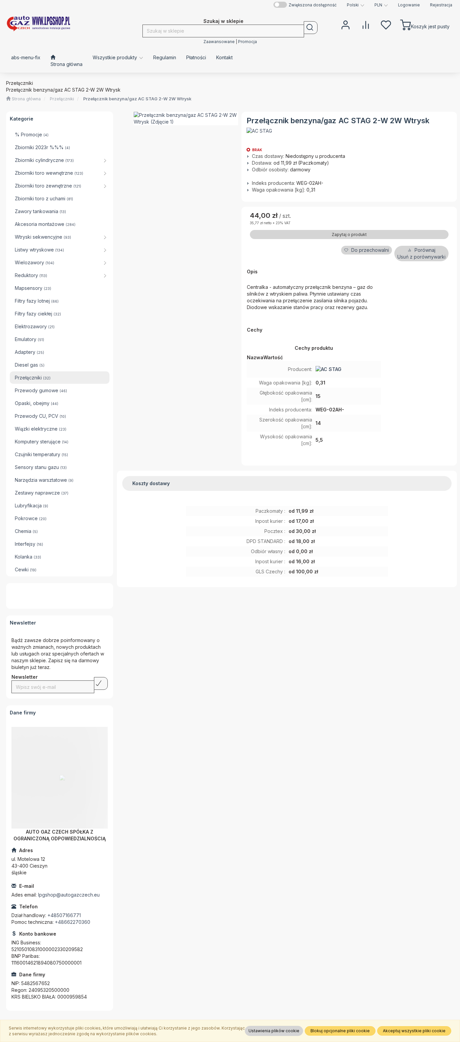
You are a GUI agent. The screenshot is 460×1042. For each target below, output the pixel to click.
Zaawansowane (219, 41)
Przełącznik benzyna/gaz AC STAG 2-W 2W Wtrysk (137, 98)
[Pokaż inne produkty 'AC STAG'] (259, 131)
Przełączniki (62, 98)
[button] (355, 5)
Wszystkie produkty (115, 57)
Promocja (247, 41)
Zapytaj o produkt (349, 234)
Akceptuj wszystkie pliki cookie (414, 1030)
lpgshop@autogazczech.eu (69, 895)
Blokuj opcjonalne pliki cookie (340, 1030)
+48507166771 (64, 915)
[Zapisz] (101, 683)
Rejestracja (441, 5)
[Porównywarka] (365, 24)
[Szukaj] (311, 27)
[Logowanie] (345, 24)
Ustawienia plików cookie (274, 1030)
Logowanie (409, 5)
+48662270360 (72, 922)
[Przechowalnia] (386, 24)
